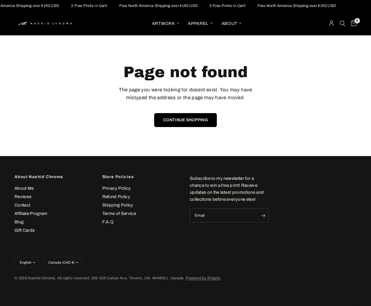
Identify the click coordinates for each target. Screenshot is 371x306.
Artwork (163, 23)
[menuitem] (165, 23)
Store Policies (118, 177)
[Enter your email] (263, 215)
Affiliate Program (31, 213)
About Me (24, 188)
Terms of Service (119, 213)
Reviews (23, 196)
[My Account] (331, 23)
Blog (18, 222)
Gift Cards (24, 230)
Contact (22, 205)
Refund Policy (116, 196)
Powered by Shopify (203, 278)
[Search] (342, 23)
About (229, 23)
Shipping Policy (117, 205)
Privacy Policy (116, 188)
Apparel (198, 23)
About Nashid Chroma (38, 177)
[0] (352, 23)
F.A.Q (108, 222)
